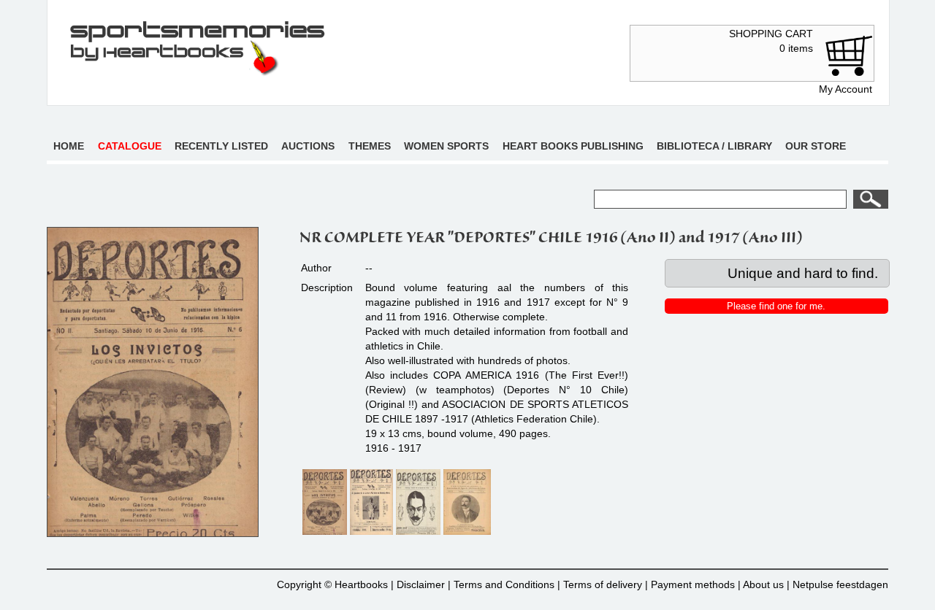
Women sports (446, 146)
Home (68, 146)
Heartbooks (361, 584)
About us (763, 584)
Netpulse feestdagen (840, 584)
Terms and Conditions (504, 584)
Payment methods (693, 584)
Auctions (308, 146)
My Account (845, 89)
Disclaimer (421, 584)
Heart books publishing (573, 146)
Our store (815, 146)
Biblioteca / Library (714, 146)
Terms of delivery (602, 584)
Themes (369, 146)
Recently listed (221, 146)
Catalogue (129, 146)
